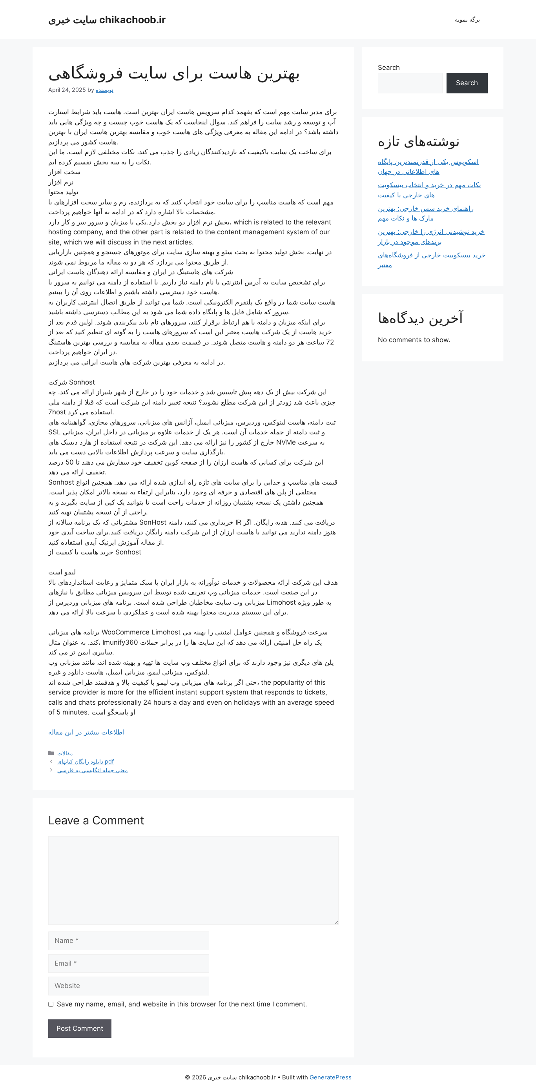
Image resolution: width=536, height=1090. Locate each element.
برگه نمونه (467, 19)
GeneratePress (331, 1077)
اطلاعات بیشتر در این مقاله (86, 732)
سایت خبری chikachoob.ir (107, 20)
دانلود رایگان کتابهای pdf (85, 761)
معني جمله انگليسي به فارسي (92, 770)
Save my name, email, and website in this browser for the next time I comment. (182, 1004)
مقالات (65, 753)
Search (389, 67)
